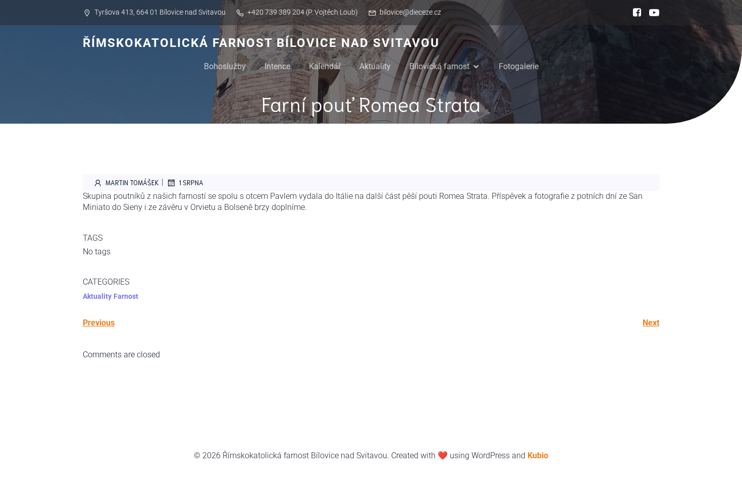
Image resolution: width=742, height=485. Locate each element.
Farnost (126, 296)
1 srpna (191, 182)
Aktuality (375, 66)
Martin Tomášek (132, 182)
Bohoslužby (225, 66)
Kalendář (325, 66)
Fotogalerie (519, 66)
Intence (277, 66)
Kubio (537, 455)
